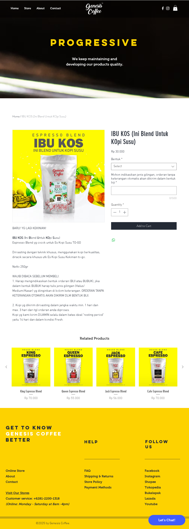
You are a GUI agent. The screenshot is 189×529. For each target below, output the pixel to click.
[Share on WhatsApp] (113, 240)
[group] (94, 376)
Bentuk (116, 159)
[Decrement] (114, 212)
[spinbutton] (119, 212)
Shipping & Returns (99, 476)
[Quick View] (31, 367)
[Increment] (125, 212)
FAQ (87, 471)
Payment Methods (98, 487)
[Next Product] (183, 367)
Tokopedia (153, 487)
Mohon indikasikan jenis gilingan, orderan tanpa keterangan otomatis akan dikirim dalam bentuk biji (143, 179)
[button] (175, 8)
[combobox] (144, 166)
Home (16, 116)
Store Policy (93, 482)
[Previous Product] (6, 367)
